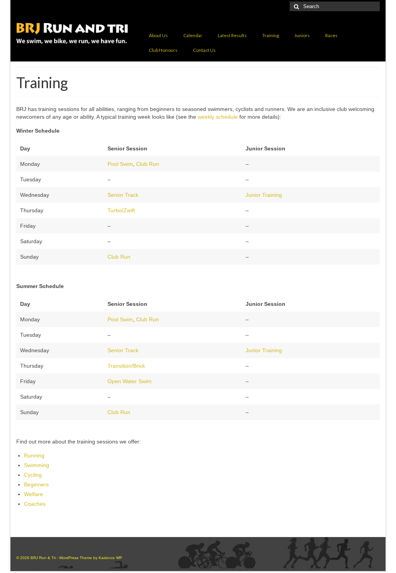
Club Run (147, 164)
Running (34, 455)
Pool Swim (120, 164)
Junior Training (264, 195)
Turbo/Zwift (121, 210)
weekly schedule (218, 117)
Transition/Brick (126, 366)
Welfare (33, 494)
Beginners (36, 484)
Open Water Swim (130, 381)
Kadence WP (110, 558)
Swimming (36, 465)
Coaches (35, 504)
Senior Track (123, 195)
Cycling (33, 475)
